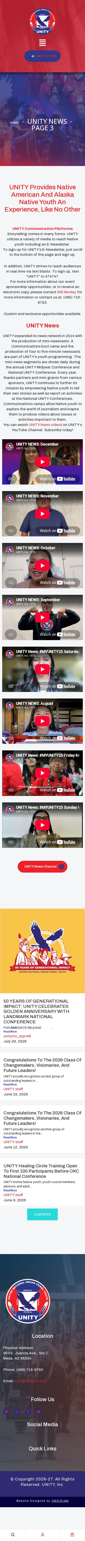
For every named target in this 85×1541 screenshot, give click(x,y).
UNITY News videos (46, 425)
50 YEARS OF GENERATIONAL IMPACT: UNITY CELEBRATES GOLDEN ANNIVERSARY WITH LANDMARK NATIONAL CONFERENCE (36, 1011)
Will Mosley (66, 292)
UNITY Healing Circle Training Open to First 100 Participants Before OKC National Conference (41, 1171)
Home (14, 122)
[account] (43, 1535)
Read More (10, 1031)
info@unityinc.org (30, 1381)
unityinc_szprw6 (17, 1036)
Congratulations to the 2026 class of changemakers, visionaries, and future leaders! (42, 1065)
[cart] (72, 1535)
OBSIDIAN (60, 1500)
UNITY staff (13, 1089)
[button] (42, 43)
